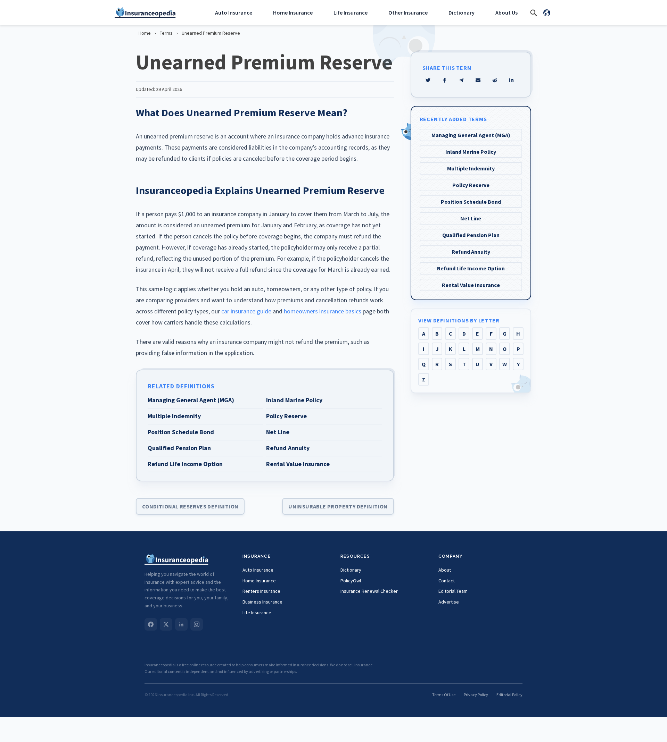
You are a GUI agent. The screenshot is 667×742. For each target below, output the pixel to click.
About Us (506, 12)
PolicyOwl (350, 580)
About (444, 570)
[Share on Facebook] (444, 80)
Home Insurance (293, 12)
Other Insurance (408, 12)
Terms (166, 33)
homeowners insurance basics (322, 311)
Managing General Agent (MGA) (470, 135)
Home (145, 33)
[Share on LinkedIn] (511, 80)
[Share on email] (494, 80)
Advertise (448, 602)
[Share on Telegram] (461, 80)
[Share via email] (478, 80)
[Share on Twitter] (428, 80)
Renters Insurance (261, 591)
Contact (446, 580)
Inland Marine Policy (470, 151)
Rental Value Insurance (471, 284)
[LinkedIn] (181, 624)
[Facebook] (151, 624)
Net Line (470, 218)
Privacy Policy (476, 694)
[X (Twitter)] (166, 624)
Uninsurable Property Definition (337, 506)
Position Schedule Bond (471, 201)
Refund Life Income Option (471, 268)
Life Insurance (351, 12)
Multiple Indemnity (471, 168)
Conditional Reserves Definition (190, 506)
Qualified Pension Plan (471, 234)
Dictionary (461, 12)
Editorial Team (453, 591)
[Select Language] (546, 12)
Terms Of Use (443, 694)
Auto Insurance (233, 12)
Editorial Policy (509, 694)
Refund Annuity (471, 251)
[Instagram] (196, 624)
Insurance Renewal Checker (369, 591)
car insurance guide (246, 311)
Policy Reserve (470, 185)
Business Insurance (262, 602)
